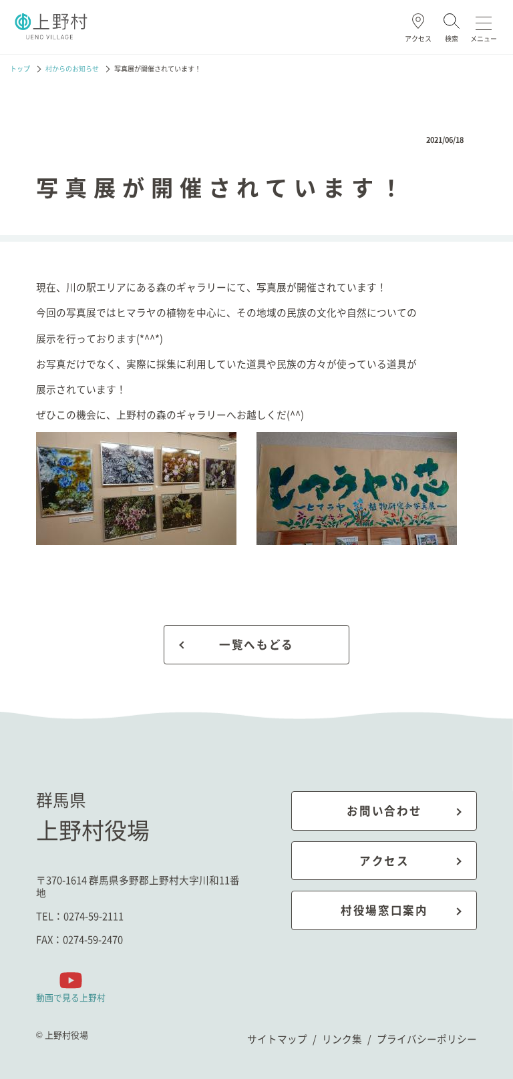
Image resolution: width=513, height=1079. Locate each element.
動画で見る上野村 (71, 997)
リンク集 (342, 1039)
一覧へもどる (256, 644)
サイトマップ (277, 1039)
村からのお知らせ (72, 68)
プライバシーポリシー (427, 1039)
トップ (20, 68)
